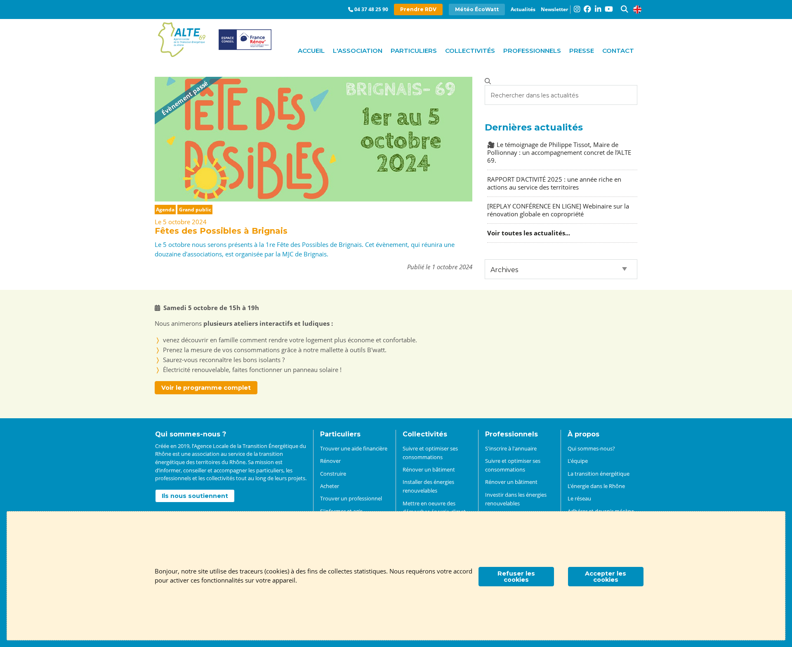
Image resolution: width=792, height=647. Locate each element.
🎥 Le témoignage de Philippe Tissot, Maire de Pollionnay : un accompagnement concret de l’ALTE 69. (559, 152)
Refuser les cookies (516, 576)
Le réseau (579, 498)
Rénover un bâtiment (429, 469)
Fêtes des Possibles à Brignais (221, 231)
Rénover (330, 461)
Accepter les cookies (605, 576)
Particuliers (414, 50)
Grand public (195, 209)
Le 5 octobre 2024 (181, 222)
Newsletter (554, 9)
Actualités (523, 9)
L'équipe (578, 461)
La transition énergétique (598, 473)
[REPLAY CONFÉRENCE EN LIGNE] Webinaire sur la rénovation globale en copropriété (558, 210)
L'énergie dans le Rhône (596, 486)
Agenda (165, 209)
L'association (357, 50)
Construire (333, 473)
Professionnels (532, 50)
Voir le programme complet (206, 387)
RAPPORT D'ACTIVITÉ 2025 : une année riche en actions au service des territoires (554, 183)
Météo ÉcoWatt (477, 9)
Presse (581, 50)
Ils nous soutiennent (195, 496)
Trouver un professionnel (351, 498)
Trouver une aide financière (353, 448)
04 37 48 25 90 (371, 9)
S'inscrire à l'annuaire (511, 448)
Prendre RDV (418, 9)
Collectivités (470, 50)
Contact (618, 50)
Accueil (311, 50)
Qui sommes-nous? (591, 448)
